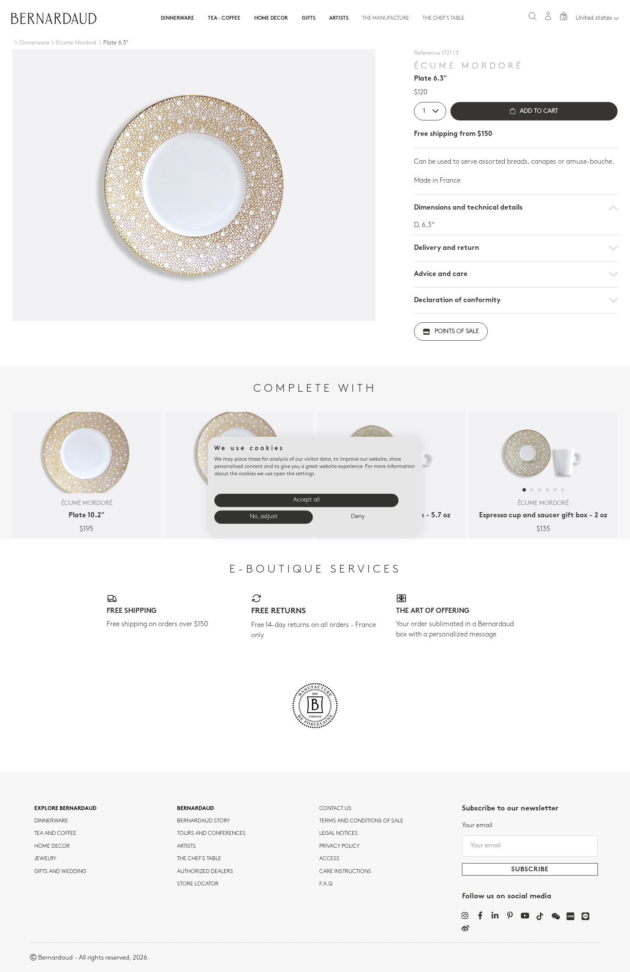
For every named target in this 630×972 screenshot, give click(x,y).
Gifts (308, 18)
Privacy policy (339, 846)
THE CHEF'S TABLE (199, 858)
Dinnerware (177, 18)
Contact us (335, 808)
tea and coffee (55, 833)
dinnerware (51, 821)
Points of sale (457, 331)
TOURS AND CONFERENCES (211, 833)
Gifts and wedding (60, 871)
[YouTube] (525, 915)
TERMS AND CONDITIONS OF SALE (361, 821)
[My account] (548, 16)
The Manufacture (385, 18)
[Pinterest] (510, 915)
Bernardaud (195, 808)
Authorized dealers (205, 871)
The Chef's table (443, 18)
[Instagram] (465, 915)
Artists (338, 18)
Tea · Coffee (224, 18)
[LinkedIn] (495, 915)
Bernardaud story (203, 821)
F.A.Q (326, 884)
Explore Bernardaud (65, 808)
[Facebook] (480, 915)
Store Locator (198, 884)
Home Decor (271, 18)
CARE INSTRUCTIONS (345, 871)
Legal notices (338, 833)
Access (329, 858)
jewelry (45, 858)
